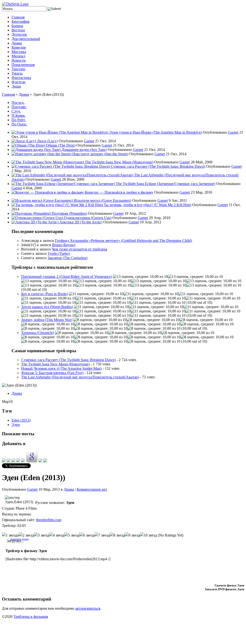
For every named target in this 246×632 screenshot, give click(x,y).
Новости (19, 60)
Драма (17, 43)
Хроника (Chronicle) (37, 333)
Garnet (233, 132)
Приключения (23, 65)
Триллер (18, 69)
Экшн (16, 86)
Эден (16, 425)
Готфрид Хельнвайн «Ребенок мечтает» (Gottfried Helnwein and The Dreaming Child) (123, 240)
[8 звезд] (117, 535)
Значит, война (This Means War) (46, 320)
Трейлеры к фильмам (30, 616)
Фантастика (21, 78)
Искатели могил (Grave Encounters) (102, 200)
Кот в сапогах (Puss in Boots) (44, 294)
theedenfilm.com (48, 520)
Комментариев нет (92, 489)
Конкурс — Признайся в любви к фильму (119, 192)
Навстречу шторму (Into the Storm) (100, 154)
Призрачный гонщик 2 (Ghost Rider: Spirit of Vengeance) (66, 276)
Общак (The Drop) (60, 145)
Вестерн (18, 30)
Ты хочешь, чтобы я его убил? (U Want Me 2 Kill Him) (147, 205)
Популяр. (19, 107)
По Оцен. (19, 124)
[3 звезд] (41, 535)
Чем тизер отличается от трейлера (79, 249)
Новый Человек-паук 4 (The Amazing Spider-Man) (61, 368)
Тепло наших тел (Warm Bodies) (47, 307)
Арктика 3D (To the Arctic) (80, 222)
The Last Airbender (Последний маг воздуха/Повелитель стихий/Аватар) (80, 377)
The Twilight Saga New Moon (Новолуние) (119, 162)
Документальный (26, 39)
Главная (18, 17)
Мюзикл (18, 56)
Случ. (16, 111)
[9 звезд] (132, 535)
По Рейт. (19, 120)
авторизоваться (87, 608)
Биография (20, 21)
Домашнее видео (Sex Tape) (84, 150)
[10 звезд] (148, 535)
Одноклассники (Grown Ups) (87, 218)
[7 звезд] (102, 535)
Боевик (17, 26)
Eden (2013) (21, 420)
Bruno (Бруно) (63, 245)
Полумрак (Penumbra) (69, 213)
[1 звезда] (10, 535)
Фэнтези (18, 82)
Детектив (19, 34)
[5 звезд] (71, 535)
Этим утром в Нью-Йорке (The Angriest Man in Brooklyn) (155, 132)
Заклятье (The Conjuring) (67, 258)
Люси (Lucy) (47, 141)
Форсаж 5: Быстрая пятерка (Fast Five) (52, 373)
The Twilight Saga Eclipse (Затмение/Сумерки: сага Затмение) (165, 184)
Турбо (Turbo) (59, 253)
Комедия (19, 47)
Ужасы (17, 73)
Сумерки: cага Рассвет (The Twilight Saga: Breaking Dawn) (158, 166)
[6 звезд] (86, 535)
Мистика (19, 52)
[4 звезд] (56, 535)
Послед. (18, 103)
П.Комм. (18, 115)
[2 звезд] (26, 535)
